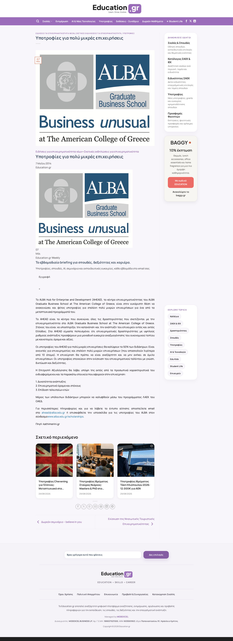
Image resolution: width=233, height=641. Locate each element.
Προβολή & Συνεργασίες (135, 594)
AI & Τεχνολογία (178, 352)
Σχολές (46, 21)
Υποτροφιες (129, 33)
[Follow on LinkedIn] (194, 21)
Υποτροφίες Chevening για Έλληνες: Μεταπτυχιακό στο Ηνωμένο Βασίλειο (53, 487)
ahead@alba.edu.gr (53, 412)
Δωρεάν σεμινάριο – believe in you (61, 521)
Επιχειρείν (175, 373)
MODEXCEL (122, 616)
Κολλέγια (174, 316)
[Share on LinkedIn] (106, 506)
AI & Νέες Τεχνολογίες (83, 21)
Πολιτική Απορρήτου (88, 594)
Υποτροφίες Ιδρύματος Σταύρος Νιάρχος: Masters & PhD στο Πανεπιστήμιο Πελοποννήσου (93, 488)
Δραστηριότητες (178, 330)
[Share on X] (83, 506)
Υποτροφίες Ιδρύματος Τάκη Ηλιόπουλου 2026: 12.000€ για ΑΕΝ (135, 485)
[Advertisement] (180, 253)
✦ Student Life (175, 21)
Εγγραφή (44, 277)
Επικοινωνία (111, 594)
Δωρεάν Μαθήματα (152, 21)
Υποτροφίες (106, 21)
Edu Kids (174, 359)
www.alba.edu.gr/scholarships (65, 416)
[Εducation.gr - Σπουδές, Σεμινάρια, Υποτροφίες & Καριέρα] (116, 9)
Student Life (176, 366)
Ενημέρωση (62, 21)
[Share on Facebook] (78, 506)
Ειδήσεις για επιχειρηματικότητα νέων (55, 33)
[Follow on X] (190, 21)
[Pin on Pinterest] (101, 506)
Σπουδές (174, 337)
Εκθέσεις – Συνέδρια (127, 21)
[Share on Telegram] (112, 506)
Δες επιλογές (156, 554)
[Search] (37, 21)
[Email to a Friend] (95, 506)
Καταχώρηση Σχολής (163, 594)
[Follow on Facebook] (186, 21)
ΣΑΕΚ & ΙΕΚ (175, 323)
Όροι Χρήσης (65, 594)
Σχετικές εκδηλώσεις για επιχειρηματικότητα (99, 33)
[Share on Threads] (89, 506)
